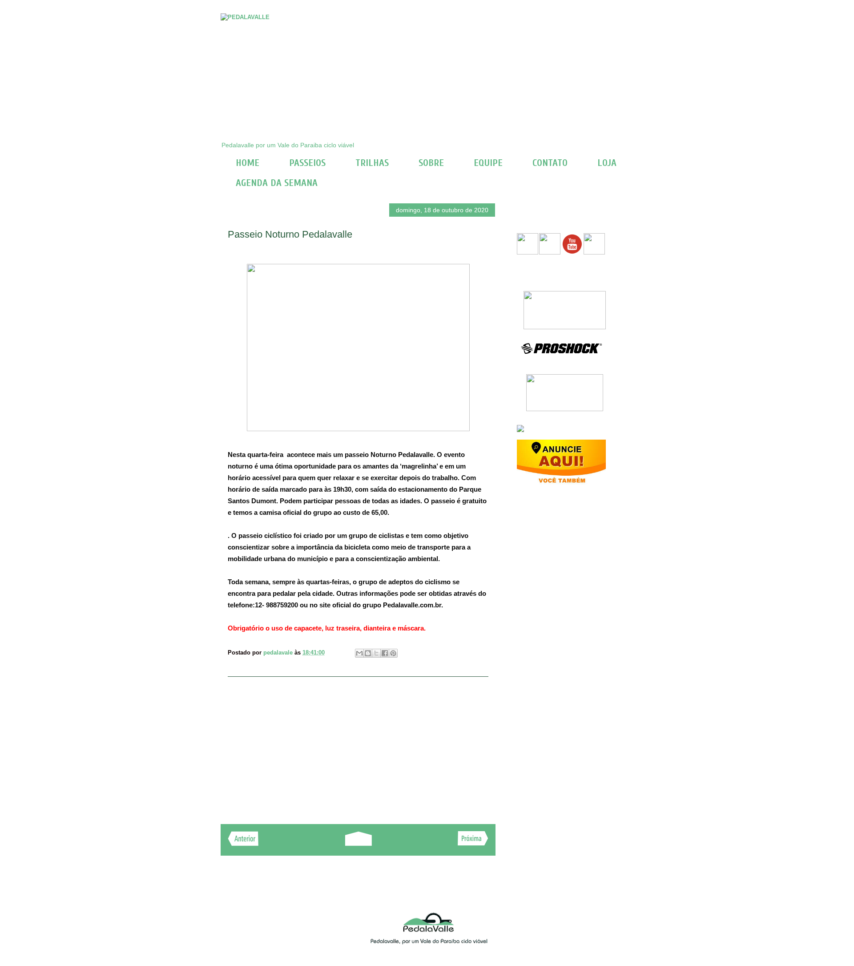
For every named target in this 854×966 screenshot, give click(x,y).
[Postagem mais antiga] (473, 843)
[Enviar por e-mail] (359, 653)
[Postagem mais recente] (243, 843)
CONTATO (550, 163)
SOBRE (431, 163)
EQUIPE (488, 163)
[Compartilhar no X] (376, 653)
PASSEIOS (307, 163)
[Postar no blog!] (367, 653)
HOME (247, 163)
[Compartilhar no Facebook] (384, 653)
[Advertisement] (358, 745)
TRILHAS (372, 163)
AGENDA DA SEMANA (277, 183)
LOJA (606, 163)
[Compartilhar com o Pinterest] (393, 653)
